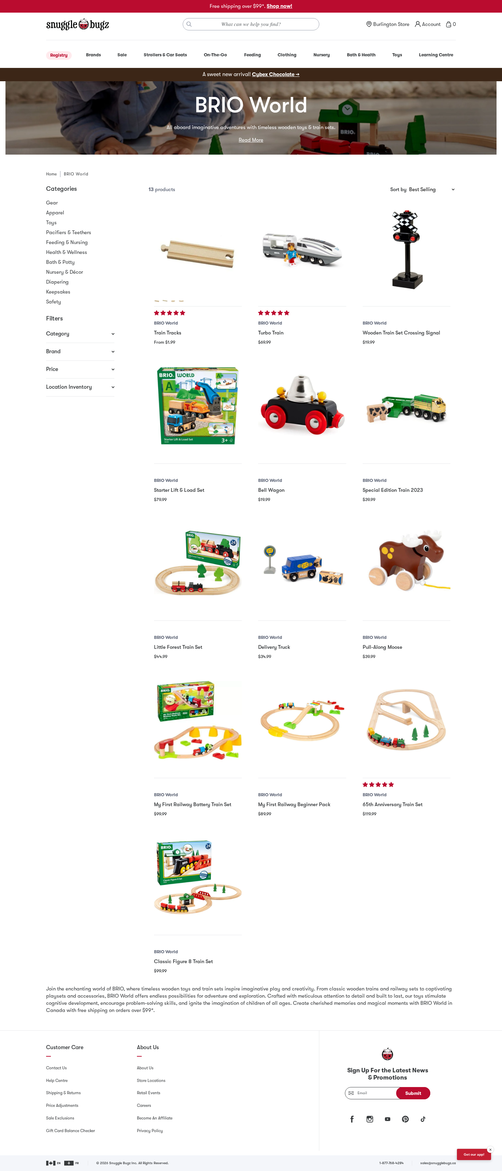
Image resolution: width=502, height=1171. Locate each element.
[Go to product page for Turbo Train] (302, 248)
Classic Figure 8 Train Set (183, 961)
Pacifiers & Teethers (68, 232)
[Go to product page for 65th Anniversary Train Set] (406, 720)
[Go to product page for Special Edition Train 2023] (406, 405)
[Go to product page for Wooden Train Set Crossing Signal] (406, 248)
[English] (53, 1163)
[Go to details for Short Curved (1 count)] (173, 300)
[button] (170, 313)
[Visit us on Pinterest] (405, 1119)
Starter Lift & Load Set (179, 490)
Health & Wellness (66, 252)
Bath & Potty (60, 262)
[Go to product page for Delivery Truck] (302, 563)
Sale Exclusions (60, 1118)
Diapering (57, 282)
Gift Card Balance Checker (70, 1130)
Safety (53, 302)
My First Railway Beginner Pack (294, 804)
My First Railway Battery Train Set (192, 804)
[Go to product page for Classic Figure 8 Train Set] (198, 877)
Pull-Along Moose (382, 647)
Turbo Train (270, 333)
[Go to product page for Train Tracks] (198, 248)
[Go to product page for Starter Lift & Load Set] (198, 405)
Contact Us (56, 1068)
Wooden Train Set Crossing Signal (401, 333)
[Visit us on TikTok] (423, 1119)
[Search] (189, 24)
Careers (144, 1105)
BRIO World (166, 323)
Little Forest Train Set (178, 647)
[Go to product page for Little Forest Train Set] (198, 563)
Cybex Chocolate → (275, 74)
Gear (52, 203)
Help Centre (57, 1080)
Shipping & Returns (63, 1092)
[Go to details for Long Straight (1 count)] (165, 300)
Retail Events (148, 1092)
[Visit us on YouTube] (387, 1119)
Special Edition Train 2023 (393, 490)
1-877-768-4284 (391, 1163)
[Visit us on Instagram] (369, 1119)
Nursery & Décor (64, 272)
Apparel (55, 213)
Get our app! (474, 1154)
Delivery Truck (274, 647)
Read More (251, 140)
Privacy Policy (150, 1130)
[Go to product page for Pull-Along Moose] (406, 563)
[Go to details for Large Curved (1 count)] (181, 300)
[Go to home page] (77, 24)
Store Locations (151, 1080)
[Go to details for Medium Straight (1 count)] (156, 300)
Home (51, 174)
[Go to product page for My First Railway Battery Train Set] (198, 720)
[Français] (72, 1163)
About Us (145, 1068)
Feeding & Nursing (67, 242)
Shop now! (279, 6)
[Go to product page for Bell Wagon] (302, 405)
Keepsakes (58, 292)
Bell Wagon (271, 490)
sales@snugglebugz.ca (438, 1163)
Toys (51, 222)
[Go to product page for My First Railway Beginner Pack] (302, 720)
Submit (413, 1093)
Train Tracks (167, 333)
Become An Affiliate (154, 1118)
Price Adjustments (62, 1105)
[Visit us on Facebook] (352, 1119)
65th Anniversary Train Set (392, 804)
